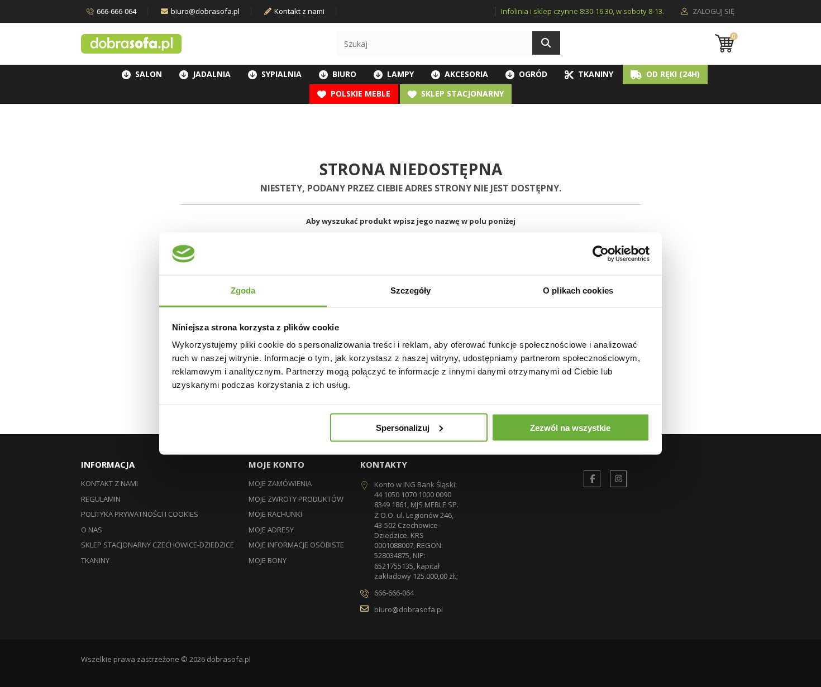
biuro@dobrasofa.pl (205, 11)
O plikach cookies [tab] (578, 290)
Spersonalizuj (402, 427)
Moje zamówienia (280, 483)
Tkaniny (95, 560)
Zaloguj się (712, 11)
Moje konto (276, 464)
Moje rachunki (275, 514)
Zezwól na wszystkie (570, 427)
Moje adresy (271, 530)
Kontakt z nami (299, 11)
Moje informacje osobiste (296, 545)
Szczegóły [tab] (410, 290)
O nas (91, 530)
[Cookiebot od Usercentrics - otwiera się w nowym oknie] (601, 253)
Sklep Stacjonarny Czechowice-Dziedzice (157, 545)
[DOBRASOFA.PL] (131, 44)
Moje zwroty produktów (296, 499)
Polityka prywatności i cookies (139, 514)
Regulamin (101, 499)
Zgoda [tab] (243, 290)
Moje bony (268, 560)
